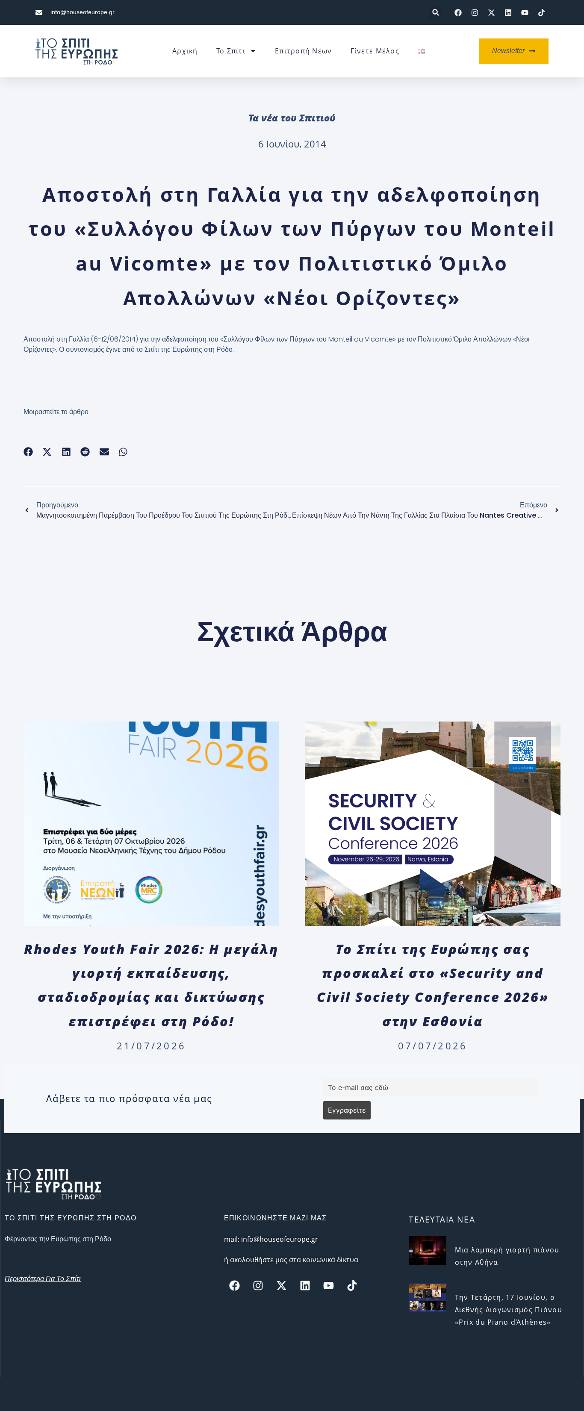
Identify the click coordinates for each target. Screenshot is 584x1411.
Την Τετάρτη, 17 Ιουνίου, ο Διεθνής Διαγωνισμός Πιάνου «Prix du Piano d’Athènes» (508, 1310)
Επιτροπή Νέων (303, 51)
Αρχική (185, 51)
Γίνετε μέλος (375, 51)
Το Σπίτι (230, 51)
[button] (435, 12)
